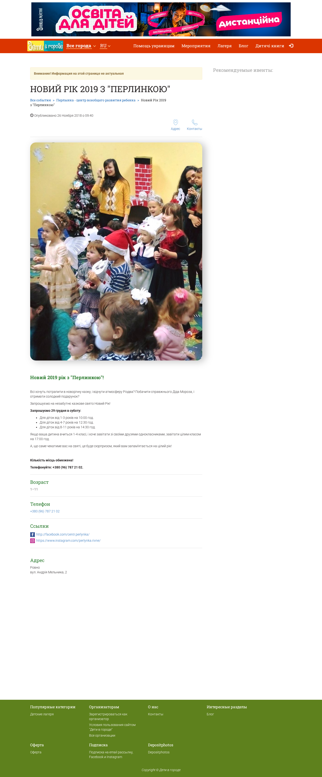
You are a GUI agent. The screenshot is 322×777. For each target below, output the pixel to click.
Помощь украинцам (153, 45)
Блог (243, 45)
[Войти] (292, 46)
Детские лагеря (42, 714)
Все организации (102, 735)
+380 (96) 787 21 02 (45, 511)
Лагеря (225, 45)
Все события (40, 100)
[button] (80, 46)
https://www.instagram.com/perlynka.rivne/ (68, 540)
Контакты (194, 129)
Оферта (35, 752)
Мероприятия (196, 45)
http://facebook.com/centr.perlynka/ (63, 534)
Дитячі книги (270, 45)
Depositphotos (158, 752)
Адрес (175, 129)
